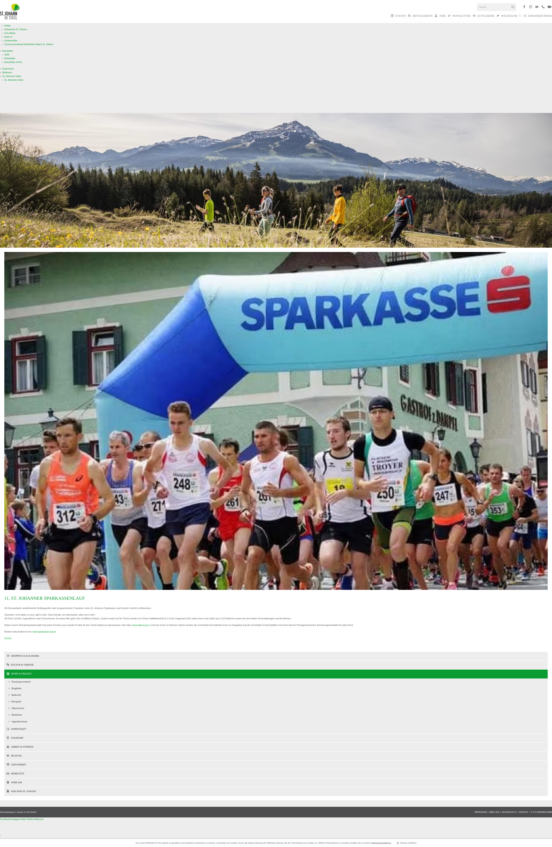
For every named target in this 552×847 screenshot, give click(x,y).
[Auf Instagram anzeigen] (530, 6)
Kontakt (523, 812)
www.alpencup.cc (141, 625)
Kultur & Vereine (22, 664)
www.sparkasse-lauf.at (44, 632)
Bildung (16, 755)
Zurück (7, 638)
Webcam (16, 782)
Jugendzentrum (19, 721)
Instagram (16, 819)
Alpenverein (18, 708)
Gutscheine (8, 69)
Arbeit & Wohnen (22, 746)
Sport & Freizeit (21, 673)
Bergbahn (16, 688)
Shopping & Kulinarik (25, 655)
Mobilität (17, 773)
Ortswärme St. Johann (15, 29)
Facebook (5, 819)
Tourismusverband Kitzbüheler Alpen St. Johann (28, 44)
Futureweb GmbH (542, 812)
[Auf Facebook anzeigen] (524, 6)
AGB (6, 54)
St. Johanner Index (537, 15)
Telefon (30, 819)
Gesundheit (18, 764)
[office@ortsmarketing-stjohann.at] (536, 6)
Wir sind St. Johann (23, 791)
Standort (17, 738)
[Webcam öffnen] (549, 6)
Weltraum (7, 72)
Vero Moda (9, 33)
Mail (23, 819)
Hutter (7, 25)
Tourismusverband (21, 681)
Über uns (494, 812)
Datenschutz (509, 812)
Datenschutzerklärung (381, 843)
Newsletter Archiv (13, 62)
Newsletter (7, 51)
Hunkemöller (10, 40)
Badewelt (16, 695)
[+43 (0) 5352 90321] (543, 6)
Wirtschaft (18, 729)
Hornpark (16, 701)
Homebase (17, 714)
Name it (8, 37)
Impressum (481, 812)
